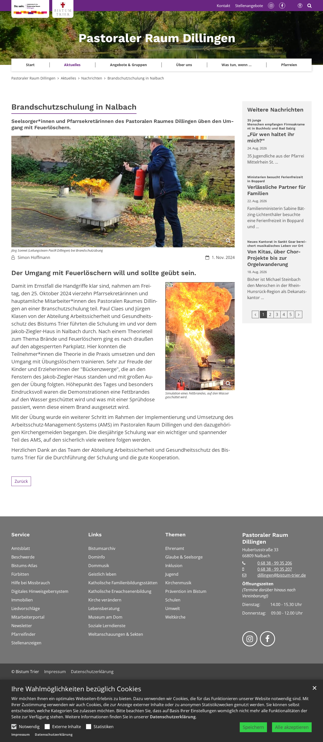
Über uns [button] (184, 64)
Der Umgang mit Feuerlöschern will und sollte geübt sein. (103, 273)
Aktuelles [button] (72, 64)
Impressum (20, 734)
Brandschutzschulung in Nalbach (135, 78)
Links (95, 535)
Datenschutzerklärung (173, 717)
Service (20, 535)
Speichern (253, 727)
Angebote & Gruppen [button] (128, 64)
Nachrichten (91, 78)
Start (30, 64)
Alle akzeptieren (292, 727)
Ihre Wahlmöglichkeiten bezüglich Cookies (76, 689)
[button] (289, 65)
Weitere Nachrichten (275, 110)
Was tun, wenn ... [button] (237, 64)
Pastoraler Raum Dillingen (33, 78)
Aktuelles (68, 78)
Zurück (21, 481)
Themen (175, 535)
